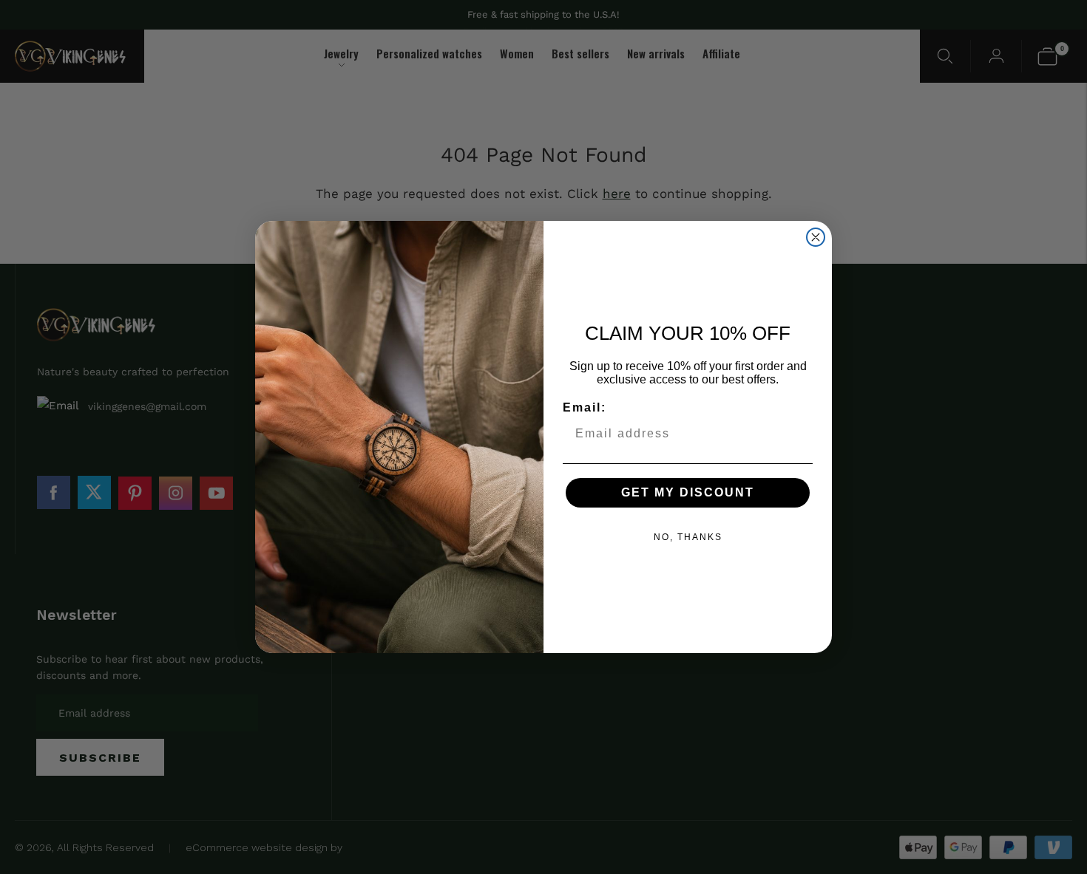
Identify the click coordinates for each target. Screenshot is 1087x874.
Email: (584, 407)
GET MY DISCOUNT (687, 492)
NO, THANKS (688, 537)
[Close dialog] (815, 237)
